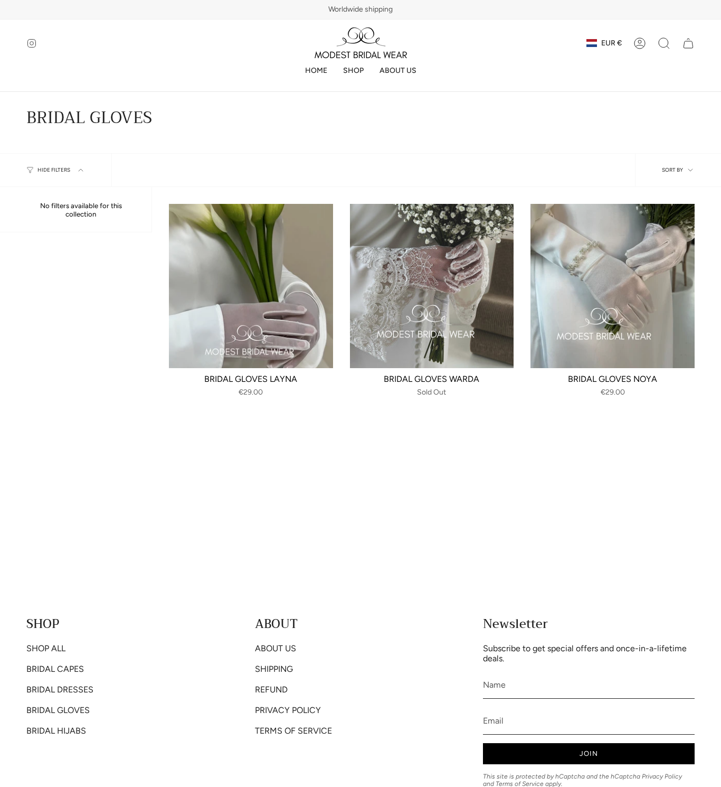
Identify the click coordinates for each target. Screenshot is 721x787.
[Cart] (688, 43)
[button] (353, 71)
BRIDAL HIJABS (56, 731)
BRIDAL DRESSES (59, 690)
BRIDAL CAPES (55, 669)
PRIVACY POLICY (288, 710)
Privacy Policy (662, 776)
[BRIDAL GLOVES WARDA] (432, 286)
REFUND (271, 690)
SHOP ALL (45, 648)
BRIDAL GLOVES (58, 710)
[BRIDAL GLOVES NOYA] (612, 286)
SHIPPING (274, 669)
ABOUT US (275, 648)
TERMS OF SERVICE (293, 731)
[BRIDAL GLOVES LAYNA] (251, 286)
